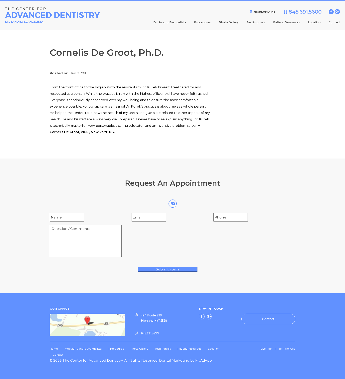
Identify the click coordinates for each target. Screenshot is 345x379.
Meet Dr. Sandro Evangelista (83, 348)
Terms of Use (287, 348)
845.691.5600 (305, 12)
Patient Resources (286, 22)
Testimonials (256, 22)
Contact (334, 22)
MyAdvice (203, 360)
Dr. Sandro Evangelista (169, 22)
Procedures (202, 22)
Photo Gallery (229, 22)
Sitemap (266, 348)
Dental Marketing (174, 360)
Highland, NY (265, 11)
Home (54, 348)
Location (314, 22)
